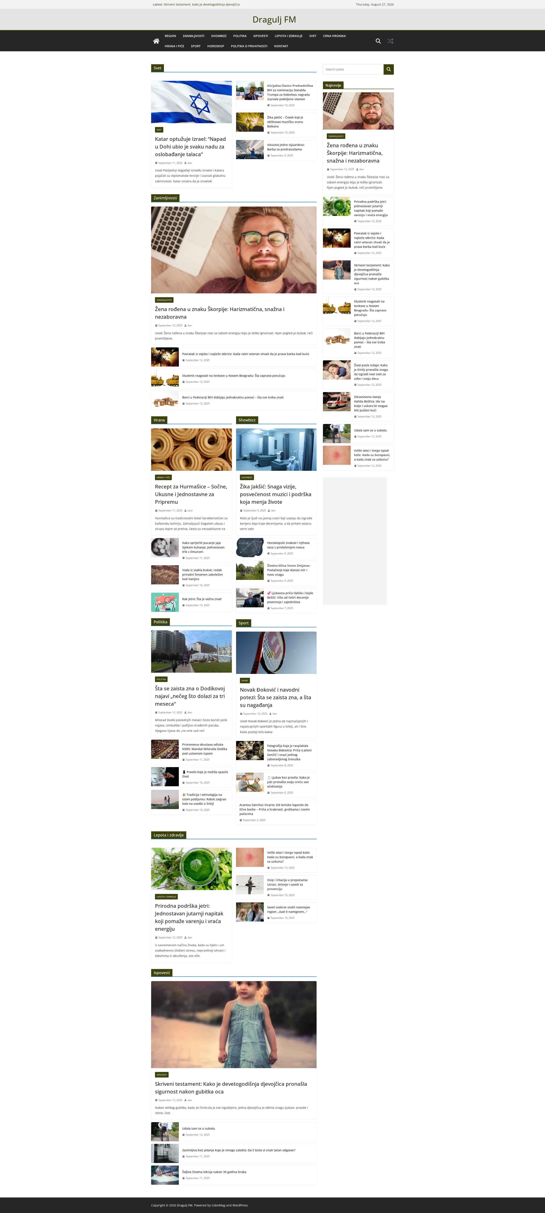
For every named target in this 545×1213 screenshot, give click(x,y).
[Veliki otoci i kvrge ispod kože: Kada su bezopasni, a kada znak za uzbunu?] (250, 860)
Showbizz (219, 36)
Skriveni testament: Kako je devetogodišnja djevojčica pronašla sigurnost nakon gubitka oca (202, 6)
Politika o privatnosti (249, 46)
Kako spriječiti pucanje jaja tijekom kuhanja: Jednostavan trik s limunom (203, 547)
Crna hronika (334, 36)
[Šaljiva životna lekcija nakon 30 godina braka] (165, 1175)
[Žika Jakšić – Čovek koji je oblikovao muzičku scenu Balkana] (250, 125)
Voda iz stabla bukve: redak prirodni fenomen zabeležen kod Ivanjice (202, 574)
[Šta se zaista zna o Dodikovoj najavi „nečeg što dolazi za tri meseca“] (191, 651)
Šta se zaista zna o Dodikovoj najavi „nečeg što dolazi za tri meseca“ (190, 696)
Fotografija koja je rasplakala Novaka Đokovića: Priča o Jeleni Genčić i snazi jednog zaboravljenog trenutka (289, 752)
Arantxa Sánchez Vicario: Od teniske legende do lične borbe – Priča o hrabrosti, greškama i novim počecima (275, 809)
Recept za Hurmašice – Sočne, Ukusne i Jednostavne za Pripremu (191, 494)
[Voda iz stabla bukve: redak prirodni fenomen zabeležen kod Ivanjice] (165, 577)
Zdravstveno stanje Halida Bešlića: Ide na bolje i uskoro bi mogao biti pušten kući (370, 403)
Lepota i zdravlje (289, 36)
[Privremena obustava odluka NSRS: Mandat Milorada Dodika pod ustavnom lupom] (165, 752)
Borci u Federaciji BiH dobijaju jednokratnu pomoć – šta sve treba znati (233, 397)
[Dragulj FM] (156, 41)
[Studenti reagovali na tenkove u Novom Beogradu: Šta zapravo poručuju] (165, 378)
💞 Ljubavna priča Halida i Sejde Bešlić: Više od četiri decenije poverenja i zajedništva (290, 597)
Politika (240, 36)
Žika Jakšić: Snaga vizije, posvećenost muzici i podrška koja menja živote (275, 494)
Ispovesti (260, 36)
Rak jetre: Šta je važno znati (202, 599)
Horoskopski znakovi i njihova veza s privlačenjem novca (288, 545)
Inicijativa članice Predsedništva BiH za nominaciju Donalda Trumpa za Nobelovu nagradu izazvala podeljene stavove (290, 92)
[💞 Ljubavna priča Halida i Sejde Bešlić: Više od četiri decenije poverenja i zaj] (250, 600)
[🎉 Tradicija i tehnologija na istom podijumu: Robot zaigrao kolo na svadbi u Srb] (165, 802)
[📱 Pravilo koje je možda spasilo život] (165, 777)
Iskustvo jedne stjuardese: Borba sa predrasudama (286, 147)
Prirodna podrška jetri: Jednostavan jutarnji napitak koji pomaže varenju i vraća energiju (189, 917)
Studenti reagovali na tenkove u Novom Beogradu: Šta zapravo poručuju (233, 376)
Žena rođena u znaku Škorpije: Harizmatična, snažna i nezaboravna (219, 312)
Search (389, 69)
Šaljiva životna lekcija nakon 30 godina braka (214, 1172)
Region (170, 36)
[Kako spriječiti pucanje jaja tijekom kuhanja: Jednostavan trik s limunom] (165, 550)
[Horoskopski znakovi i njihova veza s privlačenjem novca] (250, 548)
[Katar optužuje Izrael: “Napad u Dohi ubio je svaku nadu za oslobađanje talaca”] (191, 102)
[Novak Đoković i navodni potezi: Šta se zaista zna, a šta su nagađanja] (276, 653)
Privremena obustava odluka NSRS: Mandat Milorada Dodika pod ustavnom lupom (204, 748)
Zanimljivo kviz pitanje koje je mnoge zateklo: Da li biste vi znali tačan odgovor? (238, 1150)
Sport (196, 46)
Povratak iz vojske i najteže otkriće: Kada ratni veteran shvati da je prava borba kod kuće (245, 354)
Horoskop (215, 46)
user (190, 510)
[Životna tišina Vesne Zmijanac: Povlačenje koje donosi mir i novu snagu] (250, 573)
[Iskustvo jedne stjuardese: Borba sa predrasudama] (250, 150)
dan (190, 163)
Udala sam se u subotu (198, 1128)
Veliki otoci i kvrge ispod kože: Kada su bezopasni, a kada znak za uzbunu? (290, 857)
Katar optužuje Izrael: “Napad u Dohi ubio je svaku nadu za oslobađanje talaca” (190, 146)
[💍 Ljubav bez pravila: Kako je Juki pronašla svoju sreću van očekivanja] (250, 785)
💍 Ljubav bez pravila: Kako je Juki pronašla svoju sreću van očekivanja (288, 781)
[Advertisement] (355, 541)
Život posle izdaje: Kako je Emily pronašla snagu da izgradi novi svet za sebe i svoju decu (371, 372)
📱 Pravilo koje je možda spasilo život (205, 774)
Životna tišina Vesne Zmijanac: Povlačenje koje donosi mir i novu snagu (289, 570)
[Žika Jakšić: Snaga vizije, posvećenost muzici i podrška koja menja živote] (276, 449)
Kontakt (281, 46)
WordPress (240, 1205)
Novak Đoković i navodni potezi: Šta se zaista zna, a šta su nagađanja (275, 697)
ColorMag (218, 1205)
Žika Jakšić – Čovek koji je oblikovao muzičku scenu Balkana (285, 121)
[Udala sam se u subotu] (165, 1131)
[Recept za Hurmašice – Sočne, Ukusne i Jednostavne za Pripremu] (191, 449)
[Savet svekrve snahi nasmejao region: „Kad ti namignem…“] (250, 912)
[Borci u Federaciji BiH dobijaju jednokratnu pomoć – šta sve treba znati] (165, 400)
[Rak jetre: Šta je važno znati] (165, 602)
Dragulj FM (274, 19)
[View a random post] (390, 41)
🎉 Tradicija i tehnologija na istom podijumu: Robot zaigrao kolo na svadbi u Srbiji (204, 799)
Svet (312, 36)
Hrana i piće (174, 46)
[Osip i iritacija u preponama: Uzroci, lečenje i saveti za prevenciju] (250, 887)
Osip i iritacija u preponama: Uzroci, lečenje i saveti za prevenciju (287, 884)
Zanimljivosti (193, 36)
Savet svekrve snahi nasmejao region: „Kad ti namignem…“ (288, 909)
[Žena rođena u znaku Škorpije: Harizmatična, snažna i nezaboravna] (234, 250)
